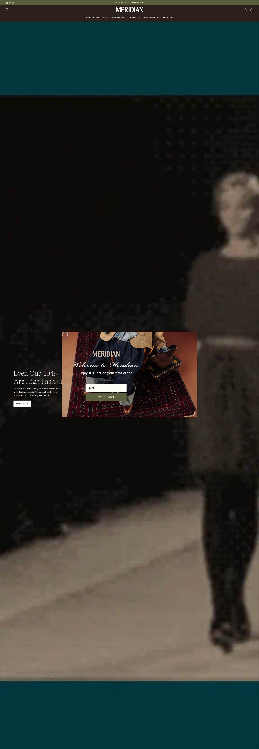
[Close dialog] (65, 334)
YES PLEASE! (106, 397)
